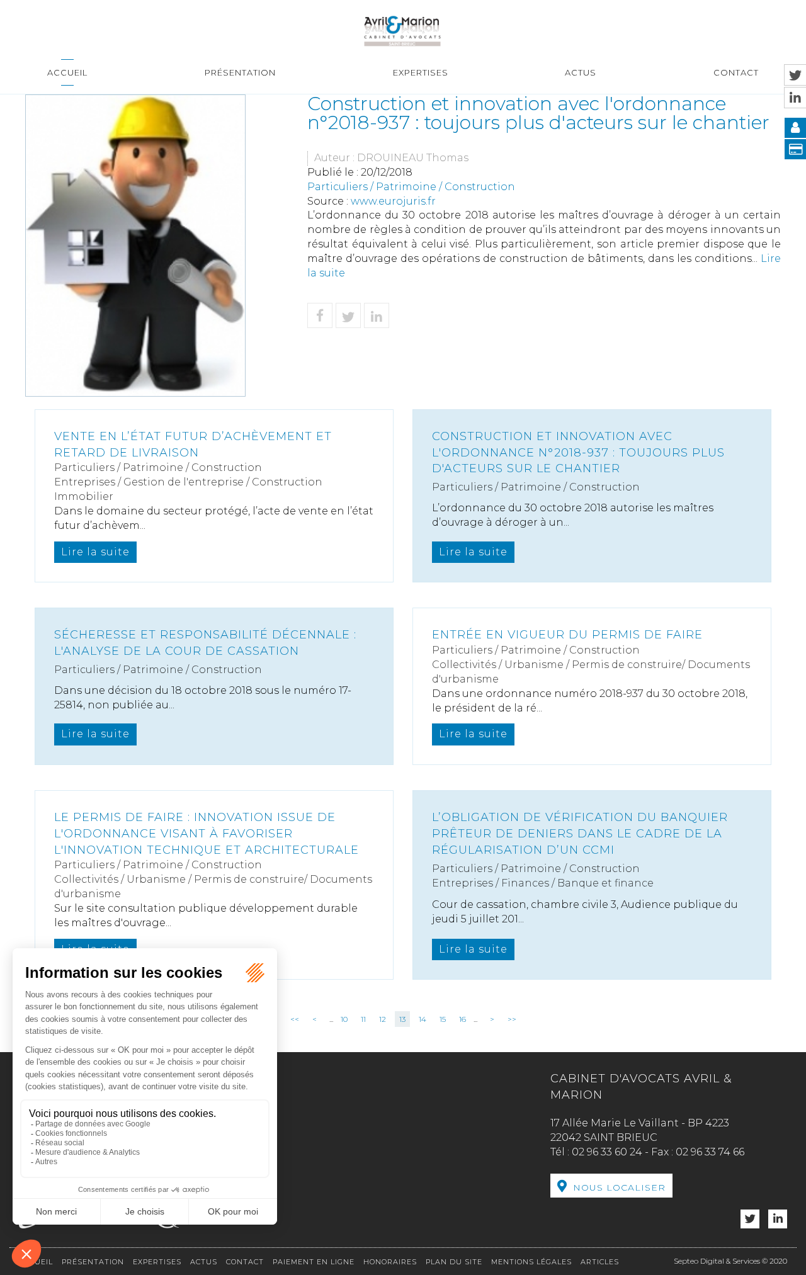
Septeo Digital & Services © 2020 (730, 1261)
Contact (736, 72)
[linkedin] (777, 1219)
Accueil (67, 72)
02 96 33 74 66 (710, 1152)
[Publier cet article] (348, 315)
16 (462, 1019)
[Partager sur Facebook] (319, 315)
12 (382, 1019)
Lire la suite (95, 552)
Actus (580, 72)
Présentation (240, 72)
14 (422, 1019)
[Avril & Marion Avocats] (402, 29)
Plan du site (454, 1261)
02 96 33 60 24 (607, 1152)
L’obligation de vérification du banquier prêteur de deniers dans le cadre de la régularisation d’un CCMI (580, 833)
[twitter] (750, 1219)
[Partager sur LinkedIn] (376, 315)
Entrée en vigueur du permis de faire (567, 635)
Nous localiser (619, 1187)
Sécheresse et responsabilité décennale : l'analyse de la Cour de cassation (205, 643)
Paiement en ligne (314, 1261)
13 (402, 1019)
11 (363, 1019)
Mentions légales (531, 1261)
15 (443, 1019)
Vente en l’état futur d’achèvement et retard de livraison (193, 444)
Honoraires (390, 1261)
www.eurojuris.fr (393, 201)
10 (344, 1019)
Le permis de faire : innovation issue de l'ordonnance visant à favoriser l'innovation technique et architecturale (206, 833)
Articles (600, 1261)
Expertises (420, 72)
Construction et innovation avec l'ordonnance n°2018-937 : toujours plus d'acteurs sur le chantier (578, 452)
